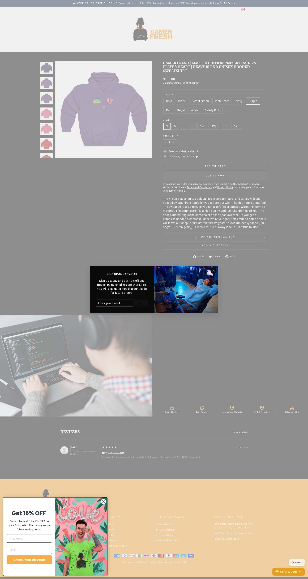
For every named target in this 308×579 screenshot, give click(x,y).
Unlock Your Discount (29, 560)
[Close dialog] (103, 501)
